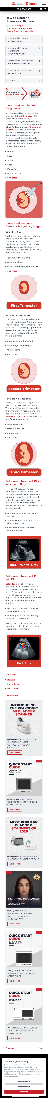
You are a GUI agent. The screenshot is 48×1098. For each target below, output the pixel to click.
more (14, 178)
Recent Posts (13, 31)
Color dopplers (13, 584)
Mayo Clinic (13, 684)
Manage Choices (24, 1086)
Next (40, 1048)
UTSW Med (13, 688)
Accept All (24, 1092)
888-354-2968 (24, 9)
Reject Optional (24, 1081)
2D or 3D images (23, 116)
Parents (11, 679)
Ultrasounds (27, 31)
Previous (9, 1048)
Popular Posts (25, 28)
